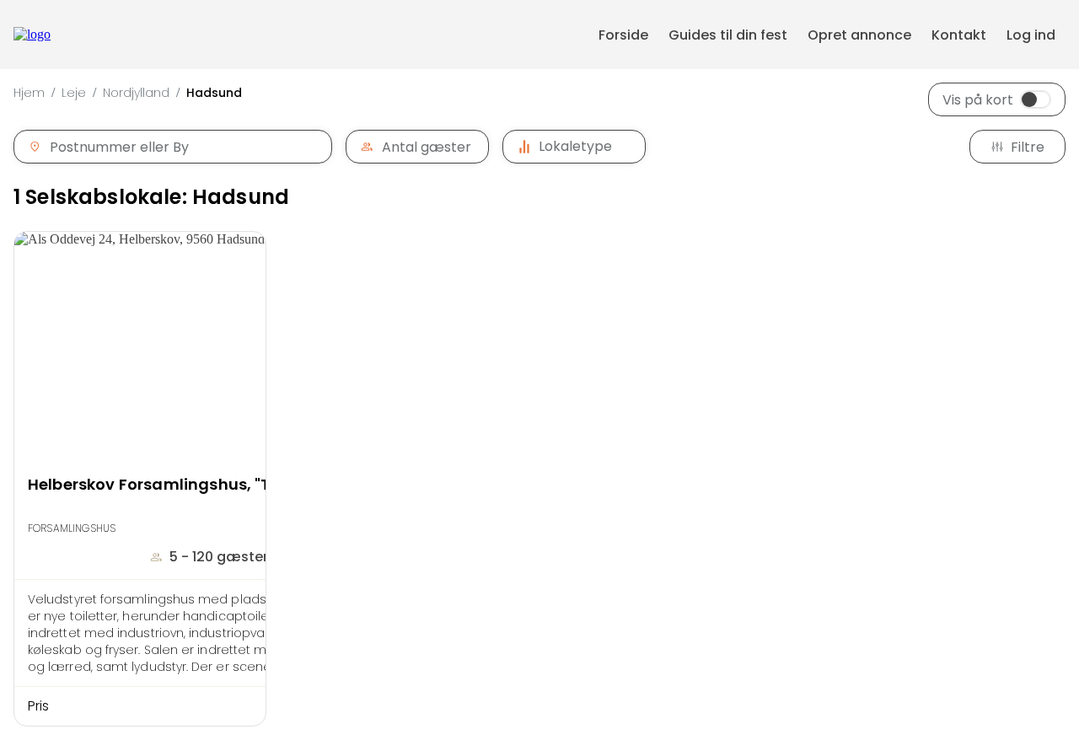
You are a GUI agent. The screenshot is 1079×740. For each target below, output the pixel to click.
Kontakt (958, 35)
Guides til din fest (727, 35)
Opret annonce (859, 35)
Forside (623, 35)
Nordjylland (136, 92)
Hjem (29, 92)
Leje (74, 92)
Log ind (1031, 35)
